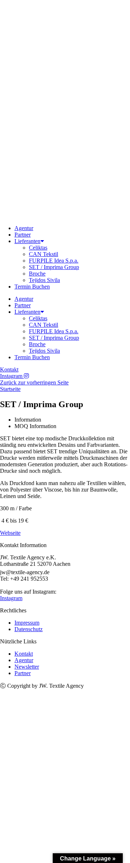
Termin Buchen (32, 286)
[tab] (72, 420)
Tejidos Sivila (44, 280)
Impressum (26, 623)
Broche (37, 273)
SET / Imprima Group (54, 267)
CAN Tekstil (43, 254)
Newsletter (26, 667)
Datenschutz (28, 629)
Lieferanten (27, 241)
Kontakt (23, 654)
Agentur (23, 228)
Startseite (10, 389)
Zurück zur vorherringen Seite (34, 382)
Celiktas (38, 248)
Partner (22, 235)
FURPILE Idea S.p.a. (53, 260)
